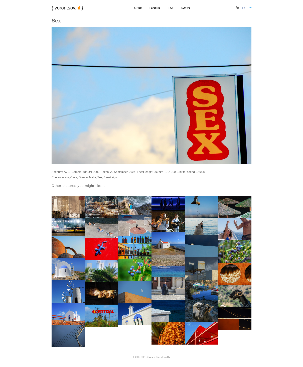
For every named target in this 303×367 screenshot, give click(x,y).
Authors (185, 7)
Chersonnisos (60, 177)
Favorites (154, 7)
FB (243, 8)
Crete (73, 177)
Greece (83, 177)
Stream (138, 7)
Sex (99, 177)
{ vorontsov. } (67, 8)
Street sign (110, 177)
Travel (170, 7)
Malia (92, 177)
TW (249, 8)
